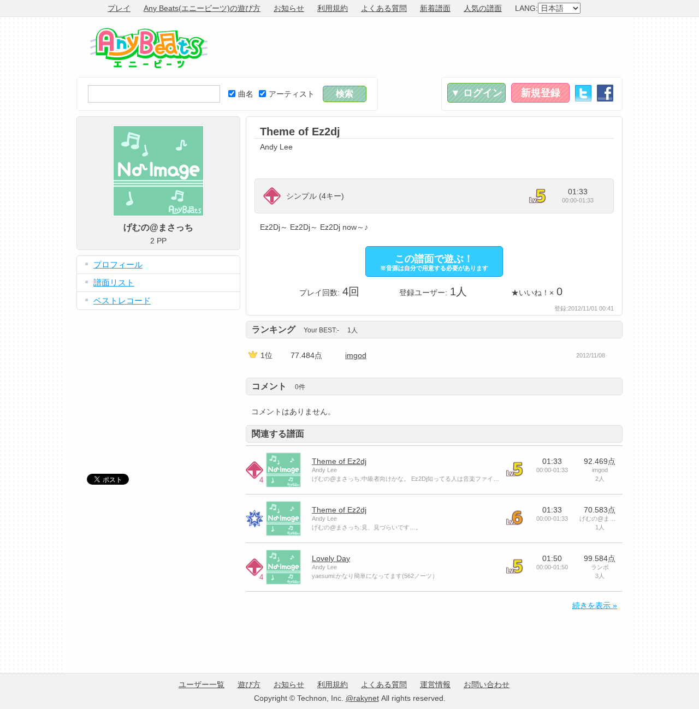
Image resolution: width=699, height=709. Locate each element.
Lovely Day (331, 558)
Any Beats (149, 48)
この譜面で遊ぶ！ (434, 262)
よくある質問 (384, 8)
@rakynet (362, 698)
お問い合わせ (487, 684)
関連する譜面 (278, 433)
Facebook (605, 93)
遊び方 (249, 684)
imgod (355, 355)
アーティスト (292, 94)
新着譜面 (435, 8)
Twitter (583, 93)
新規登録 (540, 92)
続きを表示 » (594, 605)
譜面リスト (113, 282)
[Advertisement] (424, 47)
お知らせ (289, 8)
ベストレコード (122, 300)
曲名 (245, 94)
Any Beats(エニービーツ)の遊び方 (202, 8)
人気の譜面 (483, 8)
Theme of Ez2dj (339, 461)
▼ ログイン (476, 92)
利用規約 (332, 8)
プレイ (119, 8)
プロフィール (118, 264)
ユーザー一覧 (201, 684)
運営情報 (435, 684)
